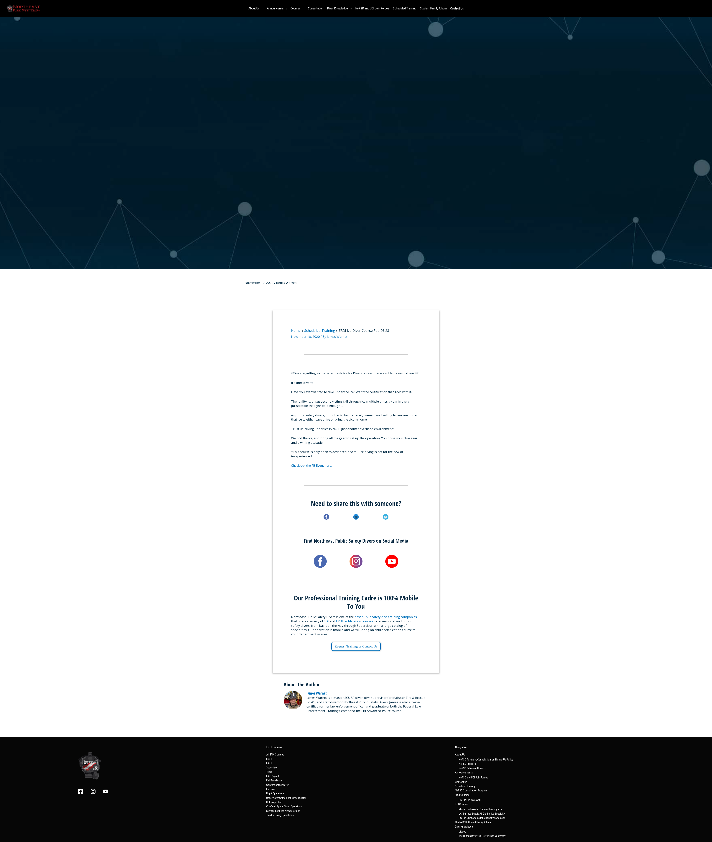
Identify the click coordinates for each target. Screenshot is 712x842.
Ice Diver (270, 789)
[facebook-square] (84, 791)
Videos (462, 831)
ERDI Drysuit (272, 776)
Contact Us (461, 782)
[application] (261, 8)
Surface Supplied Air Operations (283, 811)
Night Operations (275, 793)
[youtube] (106, 791)
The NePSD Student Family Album (473, 822)
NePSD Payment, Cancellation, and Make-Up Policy (486, 759)
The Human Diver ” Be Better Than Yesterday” (482, 836)
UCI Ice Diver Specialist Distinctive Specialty (482, 818)
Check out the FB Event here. (311, 465)
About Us (460, 754)
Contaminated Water (277, 785)
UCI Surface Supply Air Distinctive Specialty (482, 813)
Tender (269, 771)
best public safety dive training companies (386, 617)
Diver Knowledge (464, 826)
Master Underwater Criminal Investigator (480, 809)
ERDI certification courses (354, 621)
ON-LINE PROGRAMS (470, 800)
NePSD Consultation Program (471, 790)
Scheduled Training (465, 786)
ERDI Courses (462, 795)
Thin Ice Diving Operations (280, 815)
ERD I (269, 758)
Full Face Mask (274, 780)
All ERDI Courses (275, 754)
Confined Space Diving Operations (284, 806)
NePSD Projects (467, 763)
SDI (326, 621)
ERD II (269, 763)
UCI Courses (461, 804)
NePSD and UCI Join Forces (473, 777)
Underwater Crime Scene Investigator (286, 798)
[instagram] (96, 791)
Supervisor (272, 767)
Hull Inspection (274, 802)
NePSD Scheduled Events (472, 768)
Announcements (464, 772)
